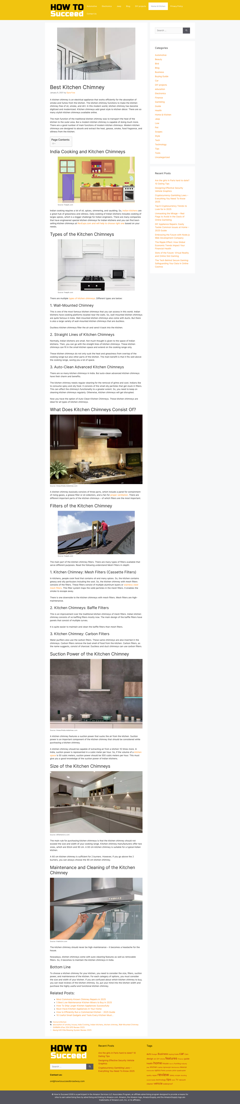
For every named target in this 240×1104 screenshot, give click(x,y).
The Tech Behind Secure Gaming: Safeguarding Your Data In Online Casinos (172, 263)
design (150, 1058)
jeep (148, 1067)
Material (183, 1067)
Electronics (107, 6)
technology (161, 1080)
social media (151, 1080)
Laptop (160, 1067)
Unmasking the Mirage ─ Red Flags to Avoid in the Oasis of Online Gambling (169, 216)
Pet (156, 127)
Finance (159, 97)
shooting (184, 1075)
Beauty (158, 59)
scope (177, 1075)
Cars (186, 1054)
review (163, 1074)
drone (162, 1059)
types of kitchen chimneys (81, 298)
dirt (155, 1059)
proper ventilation (119, 495)
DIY (158, 1059)
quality (149, 1075)
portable (169, 1070)
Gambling (160, 102)
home (157, 1063)
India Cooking (83, 1024)
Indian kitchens (130, 210)
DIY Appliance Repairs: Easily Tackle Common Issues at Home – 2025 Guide (172, 227)
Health (158, 110)
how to (171, 1064)
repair (154, 1075)
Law (157, 123)
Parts (163, 1070)
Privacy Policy (176, 6)
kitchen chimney (111, 1024)
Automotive (92, 6)
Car (156, 80)
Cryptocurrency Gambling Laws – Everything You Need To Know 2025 (171, 198)
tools (173, 1080)
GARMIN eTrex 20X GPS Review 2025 (69, 1027)
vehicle (158, 1083)
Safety (172, 1075)
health (150, 1063)
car (181, 1054)
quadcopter (181, 1070)
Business (159, 72)
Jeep (119, 6)
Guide (158, 106)
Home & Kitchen (158, 6)
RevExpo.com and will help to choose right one (101, 223)
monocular (150, 1070)
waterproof (168, 1084)
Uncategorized (162, 157)
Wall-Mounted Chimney (128, 1024)
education (160, 89)
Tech (157, 140)
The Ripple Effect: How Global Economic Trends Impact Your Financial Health (170, 245)
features (171, 1058)
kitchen (153, 1067)
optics (157, 1070)
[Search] (186, 31)
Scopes (158, 131)
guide (186, 1058)
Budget (154, 1054)
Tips (157, 149)
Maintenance (176, 1067)
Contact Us (91, 14)
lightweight (167, 1067)
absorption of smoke (61, 1024)
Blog (128, 6)
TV (177, 1079)
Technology (160, 144)
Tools (157, 153)
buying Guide (174, 1054)
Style (157, 136)
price (174, 1070)
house (74, 1024)
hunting (177, 1063)
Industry (184, 1064)
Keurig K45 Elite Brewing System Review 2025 (72, 1030)
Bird (157, 63)
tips (168, 1079)
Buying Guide (161, 76)
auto (149, 1054)
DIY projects (140, 6)
